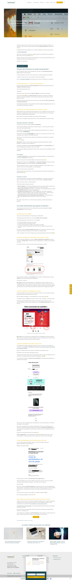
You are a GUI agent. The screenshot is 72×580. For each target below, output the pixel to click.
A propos (47, 2)
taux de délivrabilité (47, 145)
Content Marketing (36, 25)
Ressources (42, 2)
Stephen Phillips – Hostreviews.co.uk (24, 520)
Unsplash (31, 520)
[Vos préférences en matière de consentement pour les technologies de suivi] (70, 578)
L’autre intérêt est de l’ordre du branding (24, 505)
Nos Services (29, 2)
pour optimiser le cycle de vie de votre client (38, 503)
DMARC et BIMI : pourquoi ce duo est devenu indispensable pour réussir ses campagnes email (57, 542)
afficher (26, 66)
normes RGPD (31, 133)
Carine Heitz (14, 25)
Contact (51, 2)
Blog (54, 2)
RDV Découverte (59, 2)
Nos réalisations (36, 2)
